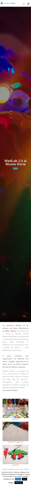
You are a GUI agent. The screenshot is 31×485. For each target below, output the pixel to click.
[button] (28, 3)
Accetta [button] (18, 479)
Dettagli (11, 482)
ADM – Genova (11, 331)
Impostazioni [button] (19, 482)
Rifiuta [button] (24, 479)
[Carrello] (24, 4)
